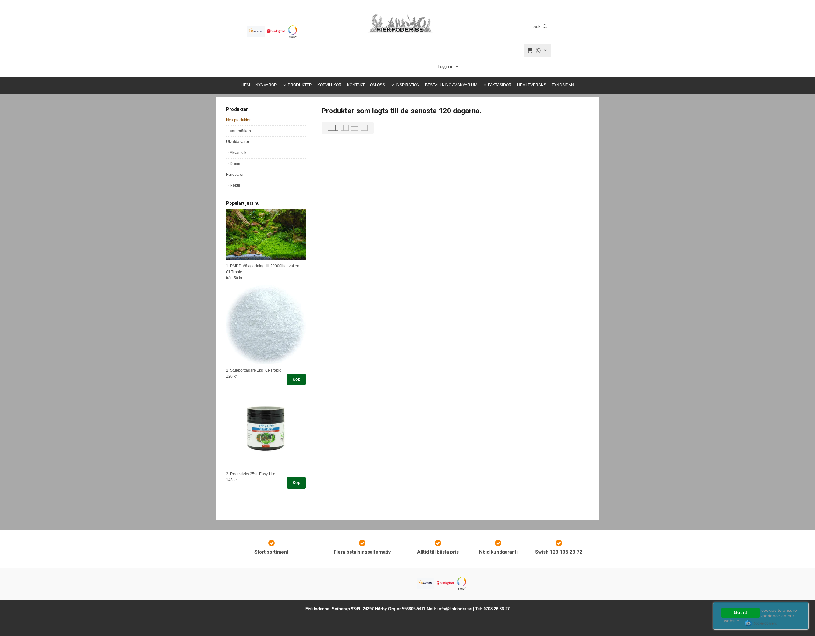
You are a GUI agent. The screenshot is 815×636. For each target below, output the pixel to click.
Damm (235, 163)
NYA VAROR (266, 85)
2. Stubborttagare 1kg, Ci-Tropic (253, 370)
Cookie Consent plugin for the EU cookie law (761, 623)
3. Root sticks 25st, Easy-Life (250, 474)
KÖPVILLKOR (329, 85)
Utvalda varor (237, 141)
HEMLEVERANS (531, 85)
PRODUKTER (300, 85)
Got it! (741, 612)
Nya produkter (238, 120)
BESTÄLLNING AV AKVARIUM (451, 85)
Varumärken (240, 131)
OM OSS (377, 85)
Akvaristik (238, 152)
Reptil (235, 185)
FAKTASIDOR (500, 85)
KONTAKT (356, 85)
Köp (296, 379)
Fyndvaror (235, 174)
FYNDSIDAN (563, 85)
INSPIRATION (408, 85)
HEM (245, 85)
